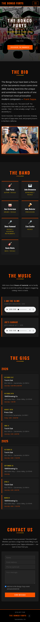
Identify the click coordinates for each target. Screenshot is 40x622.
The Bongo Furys (13, 3)
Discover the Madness (20, 47)
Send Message (20, 595)
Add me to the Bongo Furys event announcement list (18, 587)
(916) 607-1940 (20, 612)
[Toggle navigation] (35, 3)
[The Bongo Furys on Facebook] (29, 615)
